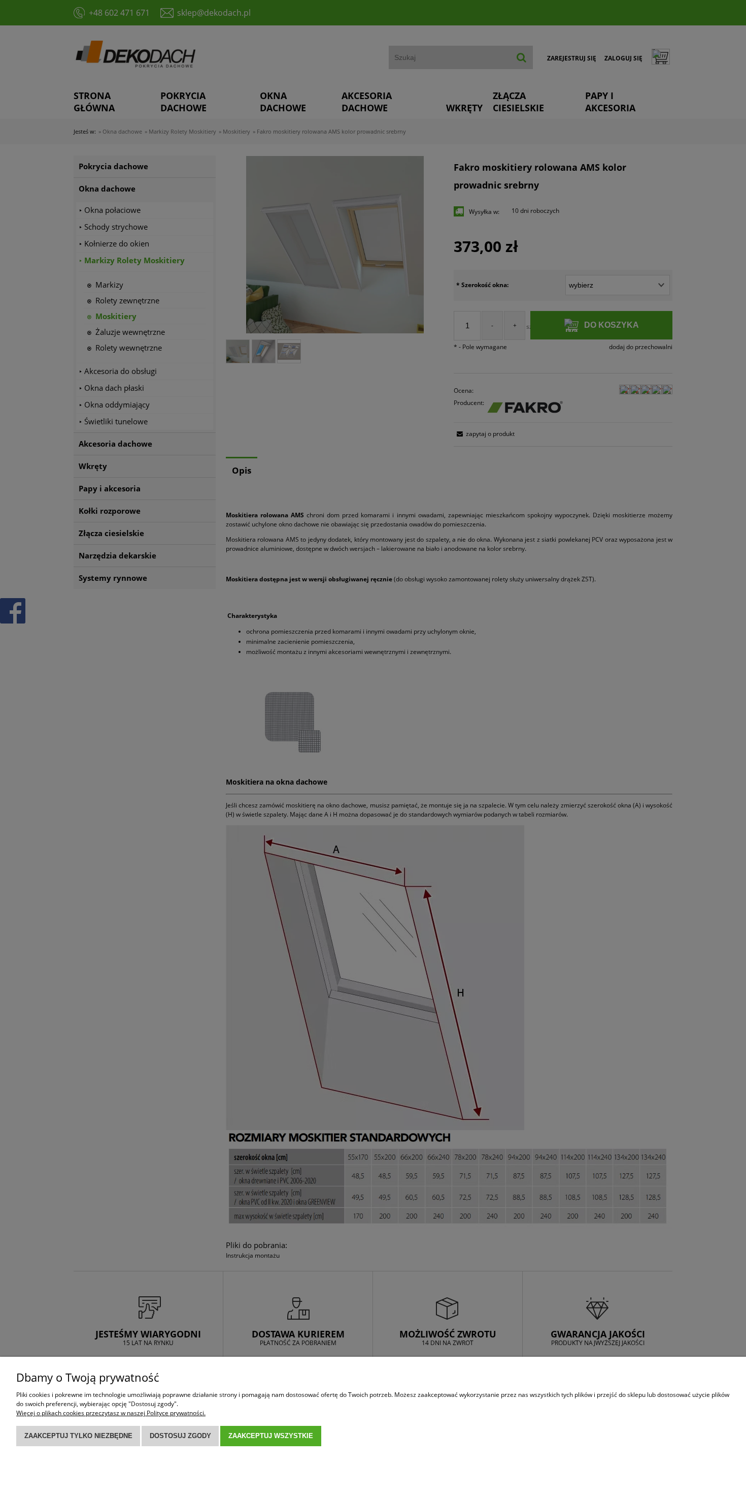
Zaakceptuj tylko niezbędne (78, 1436)
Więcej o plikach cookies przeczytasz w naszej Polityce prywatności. (111, 1413)
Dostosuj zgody (180, 1436)
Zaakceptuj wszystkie (270, 1436)
